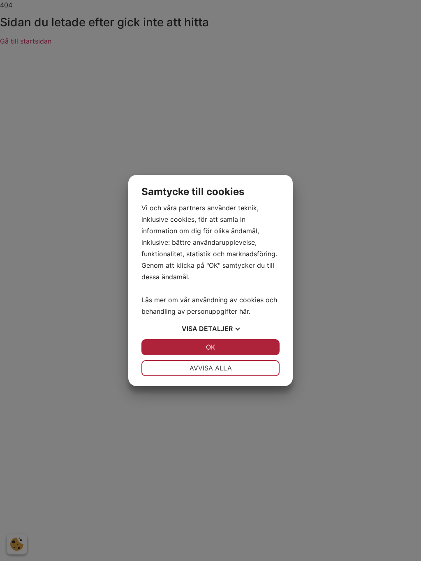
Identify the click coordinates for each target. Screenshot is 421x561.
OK (210, 347)
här (244, 311)
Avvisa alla (211, 368)
